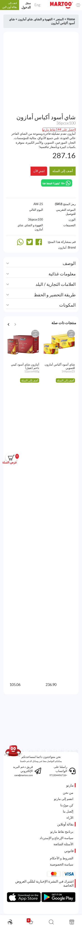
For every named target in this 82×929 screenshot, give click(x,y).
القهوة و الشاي (43, 19)
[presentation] (8, 324)
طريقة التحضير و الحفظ (55, 295)
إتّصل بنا (68, 811)
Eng (37, 5)
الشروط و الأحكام (61, 858)
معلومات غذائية (62, 274)
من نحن (68, 792)
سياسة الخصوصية (61, 864)
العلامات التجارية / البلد (56, 284)
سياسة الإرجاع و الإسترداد (56, 838)
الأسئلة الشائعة (63, 844)
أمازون (62, 247)
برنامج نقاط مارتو (61, 831)
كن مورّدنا (66, 805)
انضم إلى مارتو (63, 799)
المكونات (67, 305)
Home (71, 19)
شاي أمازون (25, 19)
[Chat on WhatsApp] (56, 182)
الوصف (69, 263)
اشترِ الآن (39, 171)
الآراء (70, 818)
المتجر (60, 19)
